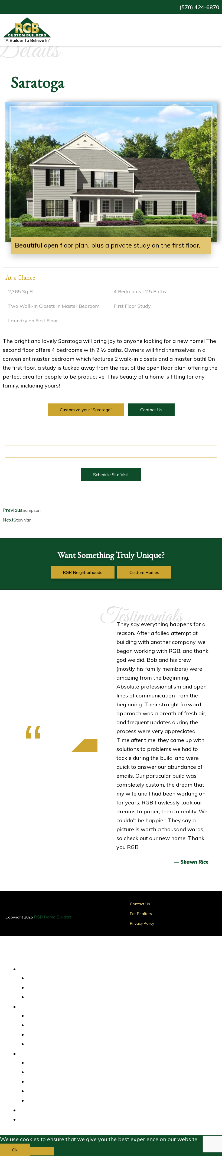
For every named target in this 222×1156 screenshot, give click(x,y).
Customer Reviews (49, 1063)
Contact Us (140, 903)
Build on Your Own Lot (52, 1044)
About (32, 1053)
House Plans (43, 988)
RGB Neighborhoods (51, 1025)
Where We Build (48, 1006)
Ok (15, 1149)
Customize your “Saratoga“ (86, 409)
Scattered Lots (45, 1035)
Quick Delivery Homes (52, 978)
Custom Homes (46, 997)
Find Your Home (46, 969)
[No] (42, 1151)
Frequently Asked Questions (58, 1101)
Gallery (33, 1110)
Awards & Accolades (51, 1072)
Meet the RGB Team (51, 1091)
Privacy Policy (142, 923)
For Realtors (141, 913)
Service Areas (44, 1016)
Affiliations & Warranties (55, 1082)
